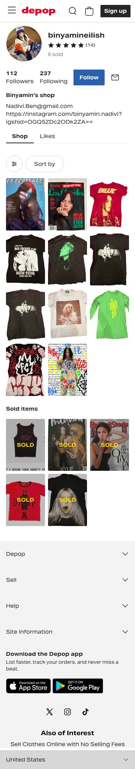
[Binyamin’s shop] (24, 45)
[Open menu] (11, 10)
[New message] (115, 77)
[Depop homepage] (39, 11)
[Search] (72, 11)
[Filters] (14, 164)
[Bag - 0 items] (89, 11)
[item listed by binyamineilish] (25, 204)
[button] (71, 45)
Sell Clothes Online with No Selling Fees (67, 744)
